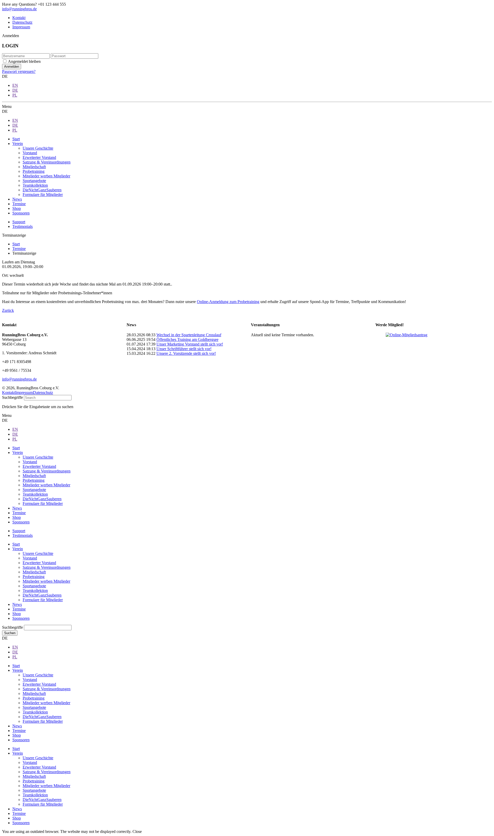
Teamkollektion (35, 590)
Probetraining (34, 576)
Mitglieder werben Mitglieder (46, 581)
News (17, 604)
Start (16, 544)
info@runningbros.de (19, 9)
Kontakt (18, 17)
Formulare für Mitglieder (43, 600)
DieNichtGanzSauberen (42, 595)
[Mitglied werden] (406, 335)
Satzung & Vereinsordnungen (46, 567)
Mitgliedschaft (34, 572)
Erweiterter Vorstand (39, 563)
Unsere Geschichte (38, 553)
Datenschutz (22, 22)
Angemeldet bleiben (24, 61)
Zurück (8, 310)
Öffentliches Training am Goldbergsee (187, 339)
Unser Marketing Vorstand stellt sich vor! (189, 344)
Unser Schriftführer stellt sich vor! (183, 349)
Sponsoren (21, 618)
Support (18, 222)
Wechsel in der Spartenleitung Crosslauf (188, 335)
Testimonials (22, 226)
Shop (16, 613)
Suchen (9, 633)
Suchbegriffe (12, 397)
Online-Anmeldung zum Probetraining (228, 301)
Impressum (21, 27)
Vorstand (30, 558)
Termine (19, 609)
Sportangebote (34, 586)
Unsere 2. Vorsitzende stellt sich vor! (186, 353)
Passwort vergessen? (19, 71)
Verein (17, 549)
